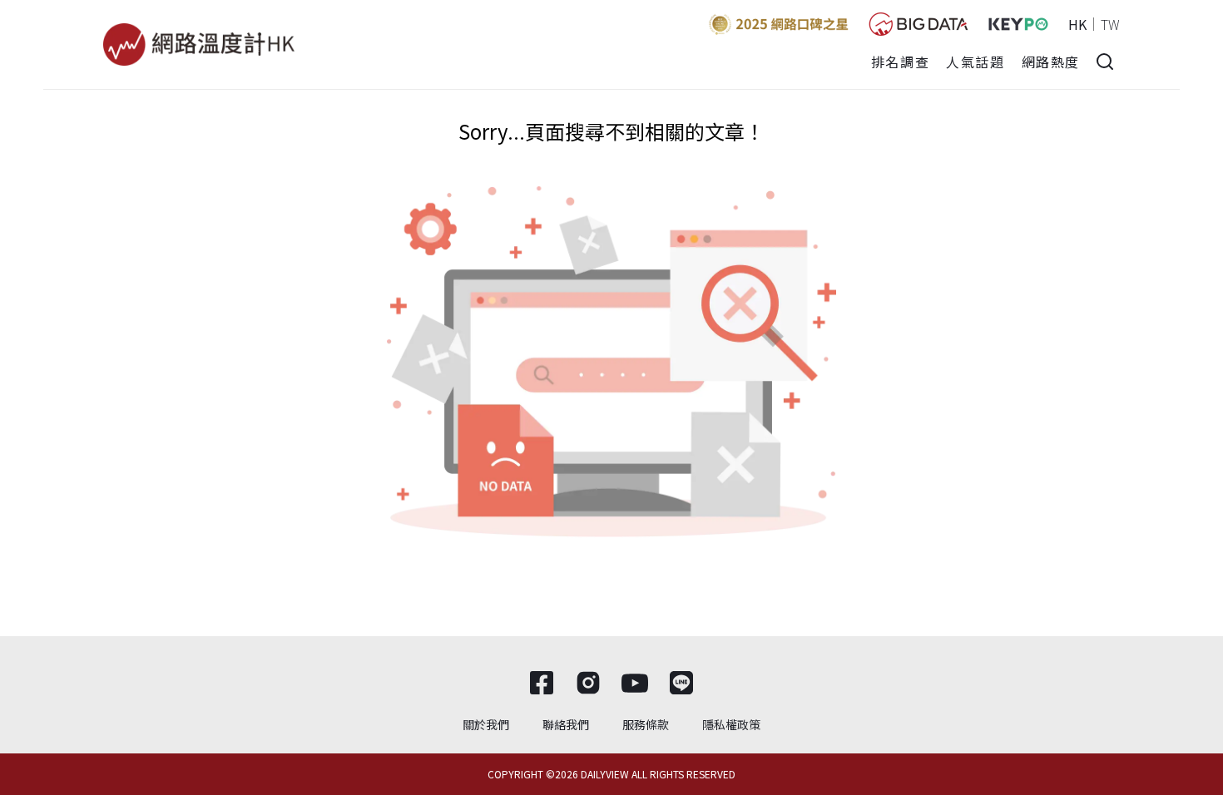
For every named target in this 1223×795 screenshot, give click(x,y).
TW (1110, 24)
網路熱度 (1051, 62)
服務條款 (645, 724)
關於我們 (486, 724)
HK (1077, 24)
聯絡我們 (565, 724)
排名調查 (900, 62)
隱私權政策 (731, 724)
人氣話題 (975, 62)
